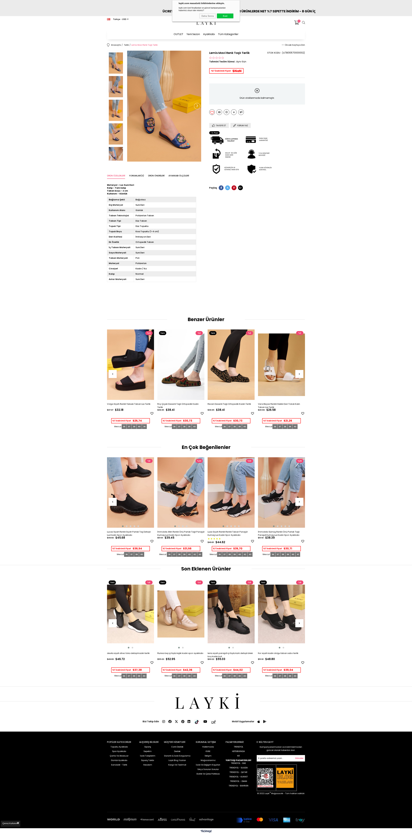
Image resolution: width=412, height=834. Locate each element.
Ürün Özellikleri (116, 175)
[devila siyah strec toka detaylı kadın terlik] (130, 614)
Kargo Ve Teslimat (177, 764)
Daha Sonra (207, 16)
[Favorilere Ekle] (212, 112)
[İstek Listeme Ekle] (219, 112)
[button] (123, 526)
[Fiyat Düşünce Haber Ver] (234, 112)
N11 (238, 755)
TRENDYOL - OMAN (238, 781)
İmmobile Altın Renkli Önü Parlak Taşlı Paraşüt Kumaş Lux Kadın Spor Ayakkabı (180, 533)
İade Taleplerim (147, 755)
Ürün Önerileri (156, 175)
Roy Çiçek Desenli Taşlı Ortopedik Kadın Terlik (178, 405)
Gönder (299, 758)
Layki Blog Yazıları (177, 760)
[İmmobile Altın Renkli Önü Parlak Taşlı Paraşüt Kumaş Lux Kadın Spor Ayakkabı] (181, 492)
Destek (177, 751)
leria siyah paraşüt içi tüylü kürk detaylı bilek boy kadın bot (230, 655)
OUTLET (178, 34)
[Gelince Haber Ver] (241, 112)
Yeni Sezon (193, 34)
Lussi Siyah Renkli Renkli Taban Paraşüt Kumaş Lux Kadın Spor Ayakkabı (228, 533)
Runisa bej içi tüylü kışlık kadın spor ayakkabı (180, 653)
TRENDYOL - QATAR (238, 772)
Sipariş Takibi (147, 760)
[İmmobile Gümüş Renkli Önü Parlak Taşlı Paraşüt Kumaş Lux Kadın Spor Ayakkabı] (281, 492)
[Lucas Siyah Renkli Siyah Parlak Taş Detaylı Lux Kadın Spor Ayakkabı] (130, 492)
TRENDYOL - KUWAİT (238, 776)
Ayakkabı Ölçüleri (179, 175)
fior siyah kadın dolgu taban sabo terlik (278, 653)
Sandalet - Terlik (119, 764)
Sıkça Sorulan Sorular (208, 769)
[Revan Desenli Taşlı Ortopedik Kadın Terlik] (231, 364)
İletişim (208, 755)
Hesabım (147, 764)
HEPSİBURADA (238, 751)
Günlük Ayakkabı (119, 760)
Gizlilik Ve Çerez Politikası (208, 773)
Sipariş (147, 746)
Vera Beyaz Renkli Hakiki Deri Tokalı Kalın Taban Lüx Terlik (279, 405)
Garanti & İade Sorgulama (177, 755)
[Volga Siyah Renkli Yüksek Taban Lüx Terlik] (130, 364)
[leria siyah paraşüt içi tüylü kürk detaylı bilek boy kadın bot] (231, 614)
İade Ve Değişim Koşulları (208, 764)
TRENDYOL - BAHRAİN (238, 785)
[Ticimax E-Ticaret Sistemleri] (206, 831)
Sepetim (148, 751)
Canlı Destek (177, 746)
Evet (225, 16)
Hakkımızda (208, 746)
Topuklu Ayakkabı (119, 746)
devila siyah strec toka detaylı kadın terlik (128, 653)
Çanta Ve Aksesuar (119, 755)
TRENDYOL (238, 746)
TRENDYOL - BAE (238, 763)
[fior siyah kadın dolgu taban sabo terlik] (281, 614)
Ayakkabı (209, 34)
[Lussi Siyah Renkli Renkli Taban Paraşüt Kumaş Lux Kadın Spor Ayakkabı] (231, 492)
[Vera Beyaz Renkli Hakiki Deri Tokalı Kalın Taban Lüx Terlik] (281, 364)
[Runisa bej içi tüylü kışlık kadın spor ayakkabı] (181, 614)
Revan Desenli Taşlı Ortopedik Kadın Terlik (229, 404)
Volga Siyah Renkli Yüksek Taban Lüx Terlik (128, 404)
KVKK (208, 751)
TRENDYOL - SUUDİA (238, 767)
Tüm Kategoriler (228, 34)
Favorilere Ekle (151, 413)
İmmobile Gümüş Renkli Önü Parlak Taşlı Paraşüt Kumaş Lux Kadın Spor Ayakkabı (279, 533)
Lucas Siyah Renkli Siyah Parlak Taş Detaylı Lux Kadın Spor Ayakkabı (129, 533)
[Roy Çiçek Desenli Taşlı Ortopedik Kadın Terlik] (181, 364)
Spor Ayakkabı (119, 751)
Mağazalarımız (208, 760)
